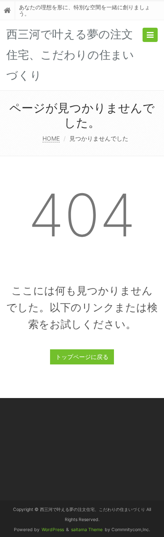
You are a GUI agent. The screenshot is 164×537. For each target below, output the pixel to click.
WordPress (53, 529)
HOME (51, 138)
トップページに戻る (82, 356)
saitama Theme (87, 529)
